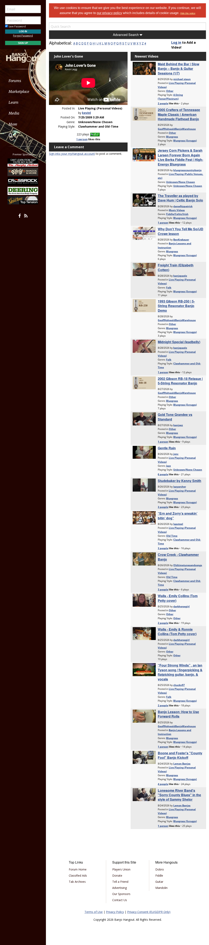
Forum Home (78, 869)
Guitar (159, 882)
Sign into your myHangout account (72, 154)
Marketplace (19, 91)
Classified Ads (78, 875)
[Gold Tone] (23, 200)
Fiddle (159, 875)
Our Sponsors (121, 894)
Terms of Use (93, 912)
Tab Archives (77, 882)
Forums (15, 80)
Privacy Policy (115, 912)
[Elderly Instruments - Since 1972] (23, 172)
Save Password (17, 26)
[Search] (8, 135)
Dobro (159, 869)
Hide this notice (187, 13)
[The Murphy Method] (23, 162)
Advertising (119, 888)
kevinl (86, 113)
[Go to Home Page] (23, 55)
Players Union (121, 869)
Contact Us (119, 900)
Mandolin (161, 888)
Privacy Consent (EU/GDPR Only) (148, 912)
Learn (13, 102)
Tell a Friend (120, 882)
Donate (117, 875)
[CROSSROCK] (23, 181)
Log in (176, 42)
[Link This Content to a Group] (95, 134)
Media (14, 113)
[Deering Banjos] (23, 191)
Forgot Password (23, 35)
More (13, 124)
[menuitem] (23, 80)
